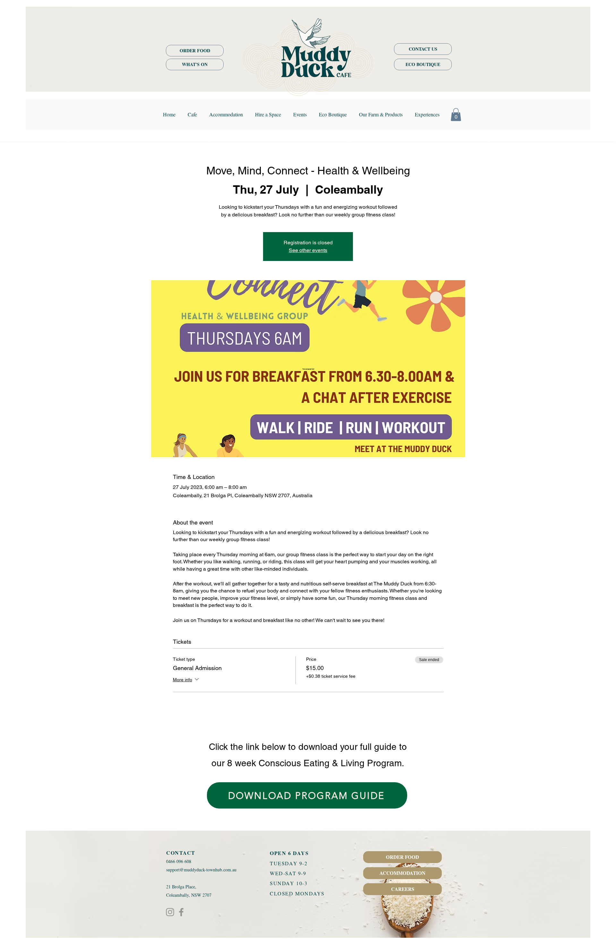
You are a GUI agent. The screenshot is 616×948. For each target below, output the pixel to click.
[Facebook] (181, 912)
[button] (455, 114)
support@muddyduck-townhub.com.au (201, 870)
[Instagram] (170, 912)
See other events (308, 250)
